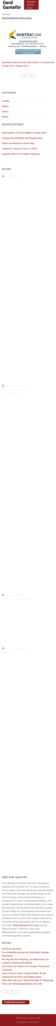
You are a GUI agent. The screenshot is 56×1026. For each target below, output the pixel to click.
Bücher (5, 106)
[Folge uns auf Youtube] (19, 992)
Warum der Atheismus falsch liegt (18, 143)
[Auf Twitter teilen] (28, 75)
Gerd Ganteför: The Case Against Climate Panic (24, 132)
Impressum (22, 1022)
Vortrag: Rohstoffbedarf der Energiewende (22, 138)
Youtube (6, 101)
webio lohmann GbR (32, 1018)
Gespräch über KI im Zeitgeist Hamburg (21, 154)
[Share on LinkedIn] (33, 75)
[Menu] (50, 4)
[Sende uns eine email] (9, 992)
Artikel (5, 117)
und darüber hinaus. (33, 977)
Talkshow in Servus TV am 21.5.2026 (19, 148)
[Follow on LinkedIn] (14, 992)
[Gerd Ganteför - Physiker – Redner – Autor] (24, 5)
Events (5, 111)
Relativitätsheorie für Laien (26, 925)
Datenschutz (33, 1022)
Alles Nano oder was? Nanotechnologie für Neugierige (28, 980)
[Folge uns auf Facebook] (4, 992)
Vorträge (6, 14)
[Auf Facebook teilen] (23, 75)
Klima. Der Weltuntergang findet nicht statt (22, 984)
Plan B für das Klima (11, 949)
